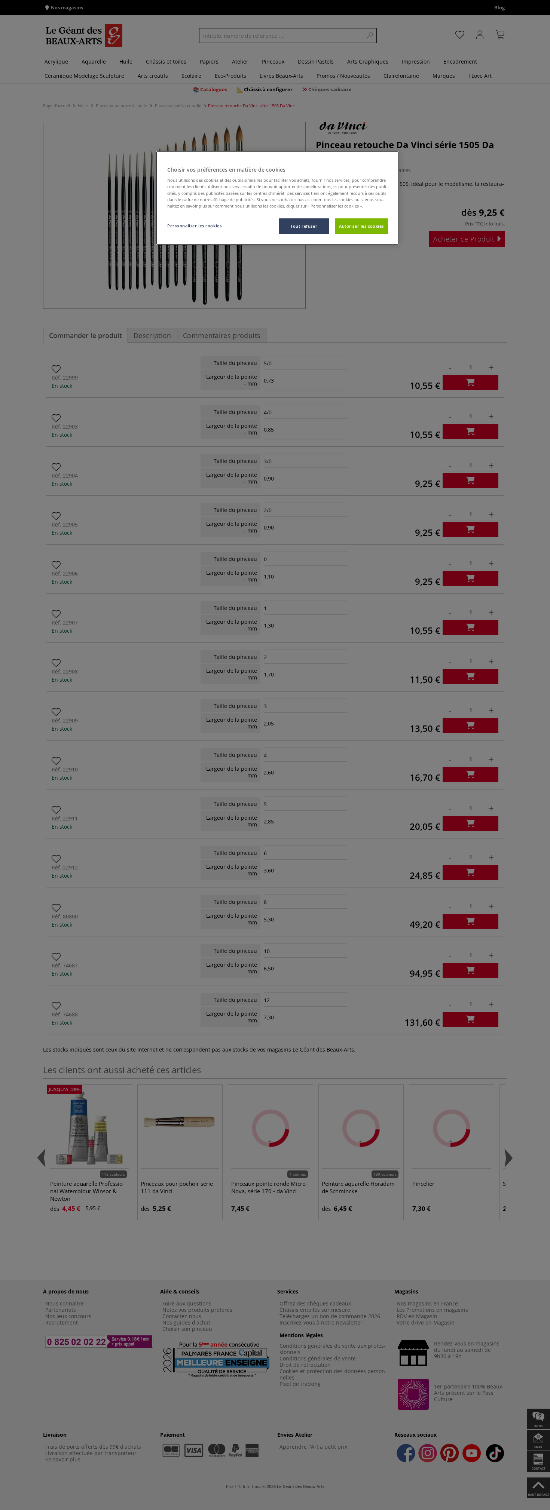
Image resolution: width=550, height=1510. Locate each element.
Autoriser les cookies (361, 226)
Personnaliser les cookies (194, 225)
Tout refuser (303, 226)
